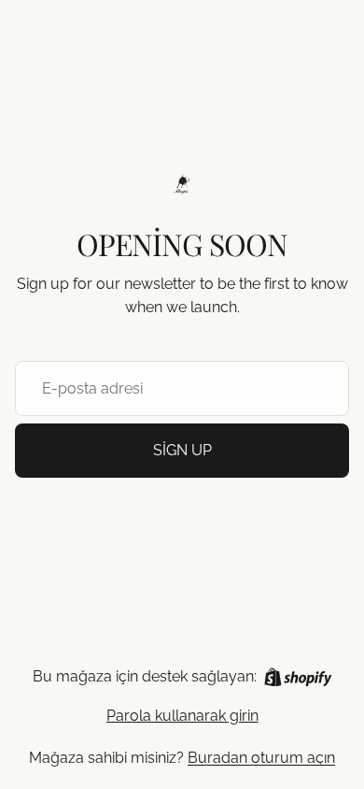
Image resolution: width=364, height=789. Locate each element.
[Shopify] (298, 677)
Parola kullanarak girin (182, 715)
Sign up (182, 450)
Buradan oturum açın (261, 758)
